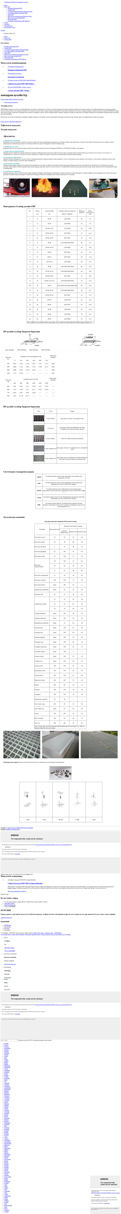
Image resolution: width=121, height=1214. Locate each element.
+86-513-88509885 (9, 951)
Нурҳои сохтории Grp (57, 934)
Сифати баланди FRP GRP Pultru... (21, 84)
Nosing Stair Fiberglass (17, 934)
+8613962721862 (9, 948)
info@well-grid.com (10, 964)
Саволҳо (6, 24)
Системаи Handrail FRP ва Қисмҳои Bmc (20, 11)
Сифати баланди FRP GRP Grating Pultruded (20, 828)
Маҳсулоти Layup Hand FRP (16, 18)
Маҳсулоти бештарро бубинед (17, 891)
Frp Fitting (67, 934)
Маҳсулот (7, 6)
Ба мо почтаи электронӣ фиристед (11, 121)
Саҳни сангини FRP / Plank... (19, 90)
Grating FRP (11, 10)
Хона (5, 5)
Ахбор (6, 22)
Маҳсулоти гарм (39, 933)
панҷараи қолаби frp (16, 77)
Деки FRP (11, 14)
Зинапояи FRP (12, 19)
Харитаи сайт (49, 933)
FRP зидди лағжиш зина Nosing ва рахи (20, 16)
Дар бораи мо (8, 26)
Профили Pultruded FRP (15, 8)
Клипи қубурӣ (45, 934)
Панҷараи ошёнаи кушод (32, 934)
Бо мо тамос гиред (9, 27)
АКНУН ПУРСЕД (6, 917)
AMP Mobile (57, 933)
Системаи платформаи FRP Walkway (19, 21)
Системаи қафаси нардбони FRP (17, 13)
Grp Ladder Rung (6, 934)
